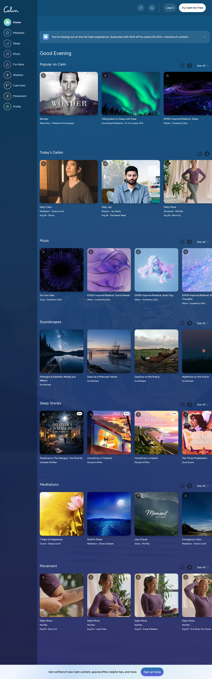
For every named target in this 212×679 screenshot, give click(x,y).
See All (201, 65)
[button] (125, 37)
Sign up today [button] (152, 672)
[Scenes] (152, 7)
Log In (170, 7)
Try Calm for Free (192, 7)
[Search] (140, 7)
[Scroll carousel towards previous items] (182, 65)
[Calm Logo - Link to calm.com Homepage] (11, 9)
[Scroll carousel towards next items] (189, 65)
